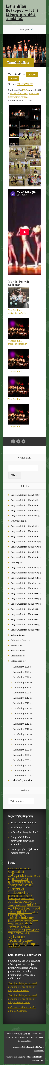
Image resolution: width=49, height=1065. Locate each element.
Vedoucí (15, 645)
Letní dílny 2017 (21, 697)
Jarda (25, 90)
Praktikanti (16, 655)
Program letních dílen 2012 (24, 577)
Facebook (18, 441)
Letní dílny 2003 (21, 770)
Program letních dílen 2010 (24, 588)
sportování (18, 923)
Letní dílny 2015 (21, 708)
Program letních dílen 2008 (24, 598)
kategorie (29, 893)
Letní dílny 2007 (21, 749)
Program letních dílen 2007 (24, 603)
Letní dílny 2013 (21, 718)
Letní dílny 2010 (21, 734)
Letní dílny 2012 (21, 723)
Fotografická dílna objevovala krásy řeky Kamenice (22, 841)
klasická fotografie (20, 896)
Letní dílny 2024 (21, 666)
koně (23, 898)
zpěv (29, 940)
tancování (25, 84)
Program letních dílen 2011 (24, 583)
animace (25, 868)
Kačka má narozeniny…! (23, 822)
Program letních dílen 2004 (24, 619)
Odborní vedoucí (19, 640)
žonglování (14, 946)
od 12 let (24, 911)
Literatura (29, 898)
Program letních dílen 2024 (24, 510)
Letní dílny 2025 (21, 672)
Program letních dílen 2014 (24, 567)
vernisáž (32, 930)
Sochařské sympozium (22, 780)
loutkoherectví (20, 901)
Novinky (15, 562)
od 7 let (13, 908)
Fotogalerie (16, 660)
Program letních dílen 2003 (24, 624)
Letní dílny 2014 (21, 713)
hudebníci (16, 892)
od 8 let (24, 908)
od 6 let (33, 904)
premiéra (19, 920)
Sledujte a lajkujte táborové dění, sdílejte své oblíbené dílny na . (22, 987)
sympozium (23, 926)
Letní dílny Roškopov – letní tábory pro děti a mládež (22, 12)
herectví (16, 889)
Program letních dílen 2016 (24, 552)
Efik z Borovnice (28, 1047)
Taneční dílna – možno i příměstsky (17, 311)
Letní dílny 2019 (21, 687)
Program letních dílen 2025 (24, 515)
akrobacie (14, 868)
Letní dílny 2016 (21, 703)
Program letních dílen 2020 (24, 531)
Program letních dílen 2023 (24, 505)
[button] (19, 113)
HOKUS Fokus (17, 520)
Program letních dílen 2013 (24, 572)
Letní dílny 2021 (21, 677)
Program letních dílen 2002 (24, 629)
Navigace (24, 29)
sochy (10, 923)
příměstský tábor (31, 920)
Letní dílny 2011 (21, 729)
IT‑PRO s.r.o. (39, 1050)
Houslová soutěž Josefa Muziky (30, 1057)
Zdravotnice (17, 650)
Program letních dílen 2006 (24, 609)
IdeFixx (39, 1047)
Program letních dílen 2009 (24, 593)
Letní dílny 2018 (21, 682)
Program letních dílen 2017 (24, 546)
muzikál (14, 905)
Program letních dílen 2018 (24, 541)
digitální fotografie (17, 873)
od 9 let (33, 909)
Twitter (23, 441)
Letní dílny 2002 (21, 775)
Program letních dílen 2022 (24, 500)
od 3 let (23, 905)
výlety (26, 933)
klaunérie (14, 898)
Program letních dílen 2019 (24, 536)
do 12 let (30, 876)
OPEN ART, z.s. (24, 1034)
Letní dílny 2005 (21, 760)
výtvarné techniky (16, 938)
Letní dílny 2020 (21, 692)
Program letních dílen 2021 (24, 526)
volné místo (15, 933)
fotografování (20, 884)
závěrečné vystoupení (23, 944)
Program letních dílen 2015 (24, 557)
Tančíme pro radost (21, 827)
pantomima (18, 914)
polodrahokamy (21, 917)
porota (11, 920)
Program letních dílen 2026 (24, 494)
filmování (20, 878)
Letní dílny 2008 (21, 744)
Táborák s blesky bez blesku (25, 832)
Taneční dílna (15, 371)
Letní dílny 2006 (21, 754)
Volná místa (17, 635)
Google (13, 441)
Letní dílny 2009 (21, 739)
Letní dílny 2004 (18, 93)
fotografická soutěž (20, 881)
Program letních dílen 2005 (24, 614)
